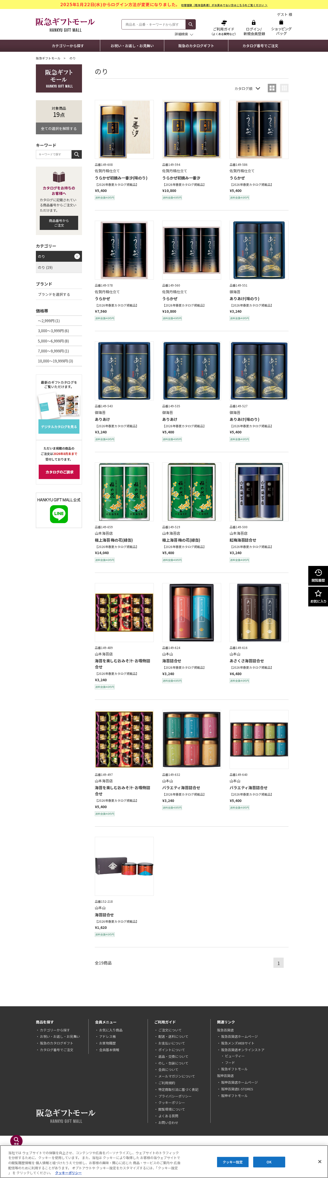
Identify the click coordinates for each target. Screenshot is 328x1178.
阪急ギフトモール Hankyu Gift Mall (65, 25)
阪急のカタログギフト (196, 45)
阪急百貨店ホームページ (239, 1036)
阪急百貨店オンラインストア (242, 1049)
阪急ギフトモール (48, 58)
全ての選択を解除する (59, 128)
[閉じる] (319, 1161)
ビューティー (235, 1055)
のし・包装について (173, 1063)
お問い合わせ (168, 1122)
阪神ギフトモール (234, 1095)
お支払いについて (171, 1043)
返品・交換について (173, 1056)
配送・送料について (173, 1036)
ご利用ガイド (224, 27)
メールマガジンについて (176, 1076)
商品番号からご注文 (59, 223)
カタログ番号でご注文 (260, 45)
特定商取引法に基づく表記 (178, 1089)
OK (268, 1162)
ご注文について (170, 1030)
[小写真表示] (284, 88)
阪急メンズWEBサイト (237, 1043)
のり (41, 256)
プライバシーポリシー (175, 1096)
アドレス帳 (107, 1036)
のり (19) (45, 267)
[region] (164, 1161)
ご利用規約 (166, 1082)
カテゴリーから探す (68, 45)
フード (230, 1062)
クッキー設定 (233, 1162)
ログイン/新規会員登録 (253, 27)
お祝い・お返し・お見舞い (132, 45)
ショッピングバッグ (281, 27)
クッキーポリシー (171, 1102)
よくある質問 (168, 1115)
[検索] (191, 24)
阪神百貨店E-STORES (237, 1088)
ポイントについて (171, 1049)
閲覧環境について (171, 1109)
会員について (168, 1069)
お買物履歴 (107, 1043)
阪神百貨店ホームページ (239, 1082)
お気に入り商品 (110, 1030)
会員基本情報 (109, 1049)
